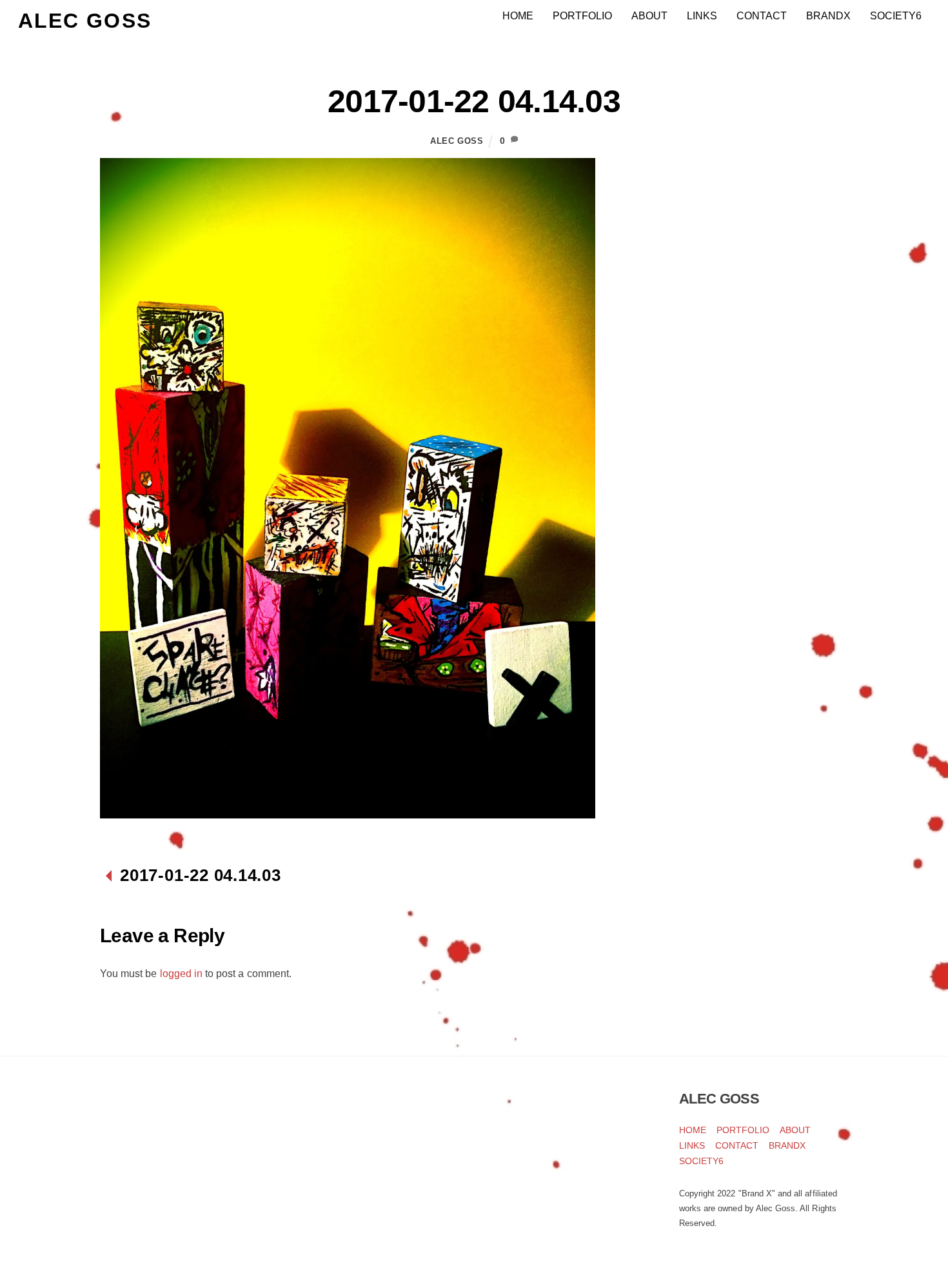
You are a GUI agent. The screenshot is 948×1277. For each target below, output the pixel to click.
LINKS (702, 15)
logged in (181, 973)
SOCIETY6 (896, 15)
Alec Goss (457, 141)
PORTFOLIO (582, 15)
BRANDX (828, 15)
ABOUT (649, 15)
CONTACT (761, 15)
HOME (517, 15)
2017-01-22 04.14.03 (474, 101)
